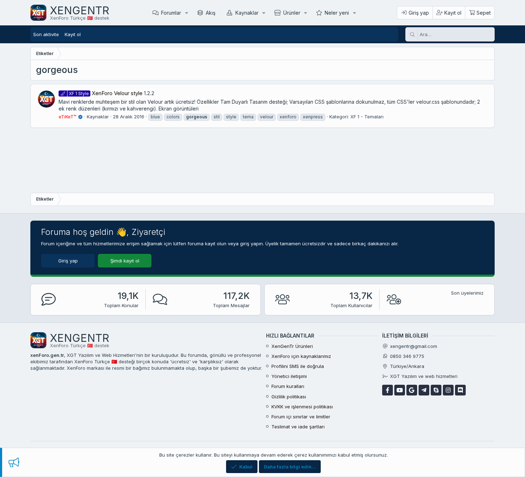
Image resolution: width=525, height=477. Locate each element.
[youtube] (399, 390)
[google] (411, 390)
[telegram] (424, 390)
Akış (210, 13)
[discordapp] (460, 390)
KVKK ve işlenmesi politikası (302, 406)
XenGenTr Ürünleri (292, 346)
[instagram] (448, 390)
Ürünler (291, 13)
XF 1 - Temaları (367, 116)
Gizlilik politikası (288, 396)
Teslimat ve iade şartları (298, 426)
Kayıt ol (73, 34)
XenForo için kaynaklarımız (301, 356)
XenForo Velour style (105, 93)
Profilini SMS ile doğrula (297, 366)
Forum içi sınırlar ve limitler (300, 416)
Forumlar (171, 13)
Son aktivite (46, 34)
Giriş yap (68, 261)
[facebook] (387, 390)
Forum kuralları (287, 386)
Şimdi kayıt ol (124, 261)
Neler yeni (337, 13)
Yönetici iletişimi (289, 376)
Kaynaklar (247, 13)
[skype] (436, 390)
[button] (186, 12)
